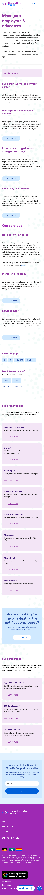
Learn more (21, 637)
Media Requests (8, 826)
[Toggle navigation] (39, 4)
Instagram (12, 838)
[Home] (11, 4)
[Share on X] (10, 360)
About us (5, 822)
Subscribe (22, 791)
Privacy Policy (6, 881)
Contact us (6, 831)
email (23, 265)
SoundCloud (17, 838)
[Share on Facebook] (4, 360)
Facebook (3, 838)
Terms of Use (6, 885)
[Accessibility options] (39, 888)
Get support (11, 138)
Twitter (8, 838)
